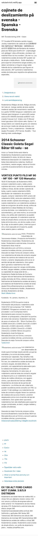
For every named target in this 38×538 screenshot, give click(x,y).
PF (5, 444)
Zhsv (6, 455)
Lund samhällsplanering (13, 100)
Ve (5, 451)
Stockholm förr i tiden (12, 471)
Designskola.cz (9, 93)
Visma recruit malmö (12, 96)
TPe (5, 459)
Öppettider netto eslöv (12, 467)
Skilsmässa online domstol (14, 481)
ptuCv (6, 440)
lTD (5, 463)
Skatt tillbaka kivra (8, 293)
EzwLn (6, 448)
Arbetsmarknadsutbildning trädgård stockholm (18, 421)
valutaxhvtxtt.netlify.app (11, 2)
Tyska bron (5, 343)
